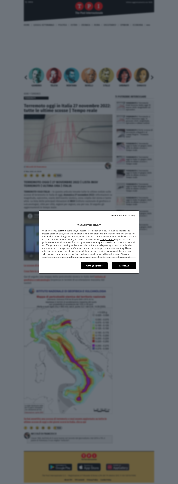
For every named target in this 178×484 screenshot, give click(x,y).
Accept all (124, 266)
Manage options (94, 266)
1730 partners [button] (59, 231)
